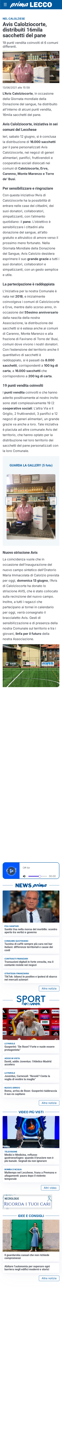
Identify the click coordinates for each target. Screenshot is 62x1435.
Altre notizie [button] (49, 988)
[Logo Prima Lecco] (31, 4)
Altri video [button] (50, 1187)
